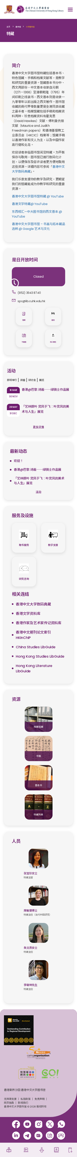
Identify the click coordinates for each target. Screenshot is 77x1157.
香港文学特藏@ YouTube (29, 204)
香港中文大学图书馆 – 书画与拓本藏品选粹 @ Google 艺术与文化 (38, 226)
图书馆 (18, 27)
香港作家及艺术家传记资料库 (38, 622)
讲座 (22, 380)
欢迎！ (18, 461)
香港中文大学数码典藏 (33, 604)
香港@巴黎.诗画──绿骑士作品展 (45, 389)
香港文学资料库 (28, 613)
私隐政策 (26, 1099)
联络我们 (23, 1102)
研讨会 (32, 380)
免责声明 (40, 1099)
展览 (41, 380)
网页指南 (9, 1102)
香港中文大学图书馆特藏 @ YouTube (38, 196)
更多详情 (38, 427)
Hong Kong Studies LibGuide (40, 656)
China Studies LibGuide (35, 646)
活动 (38, 492)
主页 (8, 27)
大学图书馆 (30, 27)
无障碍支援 (10, 1099)
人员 (16, 841)
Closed (38, 276)
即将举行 (12, 380)
